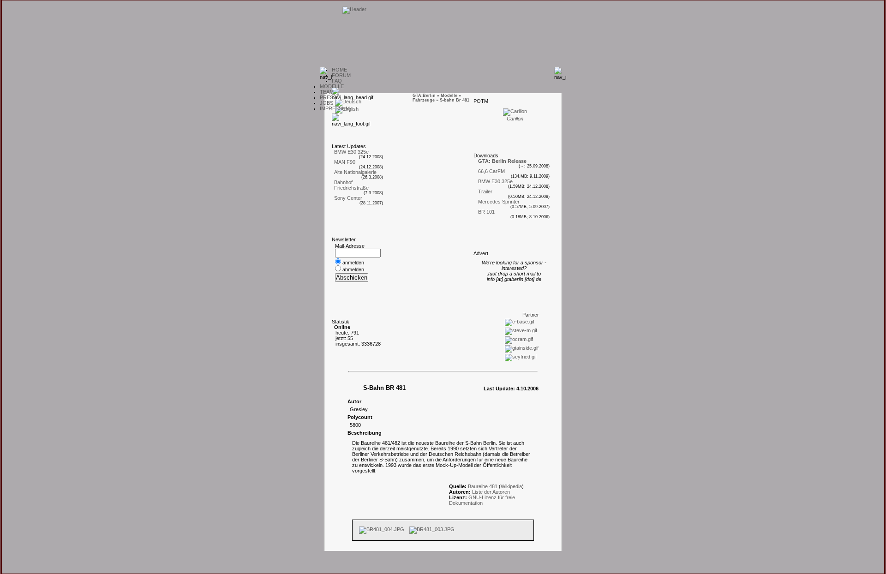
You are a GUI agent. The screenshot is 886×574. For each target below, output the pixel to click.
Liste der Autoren (491, 492)
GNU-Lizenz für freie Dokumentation (482, 500)
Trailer (485, 191)
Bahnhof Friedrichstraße (351, 185)
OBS (326, 103)
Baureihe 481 (482, 486)
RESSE (330, 97)
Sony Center (348, 198)
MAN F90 (344, 162)
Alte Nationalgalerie (355, 172)
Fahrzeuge (424, 100)
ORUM (341, 75)
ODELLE (332, 86)
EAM (327, 92)
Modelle (449, 95)
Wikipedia (511, 486)
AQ (337, 81)
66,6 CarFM (491, 171)
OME (339, 69)
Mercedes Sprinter (499, 201)
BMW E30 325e (351, 152)
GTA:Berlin (424, 95)
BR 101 (486, 212)
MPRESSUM (335, 108)
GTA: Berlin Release (502, 161)
